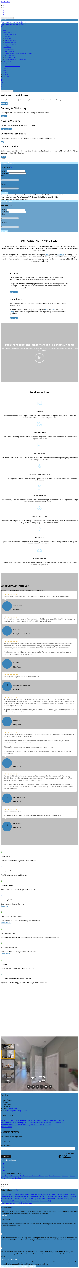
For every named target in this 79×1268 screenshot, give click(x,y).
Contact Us (10, 157)
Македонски (5, 1196)
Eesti (45, 1194)
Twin (53, 309)
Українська (38, 1198)
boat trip (60, 255)
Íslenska (8, 1198)
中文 (49, 1201)
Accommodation (13, 103)
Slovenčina (44, 1201)
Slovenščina (35, 1201)
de (3, 5)
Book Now (16, 129)
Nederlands (20, 1198)
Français (22, 1194)
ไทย (31, 1198)
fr (3, 12)
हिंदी (49, 1196)
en (4, 8)
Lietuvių (65, 1194)
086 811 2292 (5, 2)
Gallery (3, 157)
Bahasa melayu (16, 1196)
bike (47, 255)
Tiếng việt (68, 1198)
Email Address (6, 1145)
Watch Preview (6, 923)
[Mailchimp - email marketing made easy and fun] (64, 1158)
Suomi (54, 1194)
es (3, 10)
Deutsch (4, 1194)
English (9, 1194)
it (3, 14)
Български (30, 1196)
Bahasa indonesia (69, 1196)
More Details (5, 954)
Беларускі (38, 1196)
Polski (62, 1198)
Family (12, 312)
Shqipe (28, 1201)
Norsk (13, 1198)
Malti (24, 1196)
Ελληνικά (39, 1194)
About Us (4, 103)
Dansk (33, 1194)
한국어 (49, 1198)
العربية (49, 1194)
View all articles (6, 1127)
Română (10, 1201)
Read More (14, 292)
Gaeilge (59, 1194)
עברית (3, 1198)
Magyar (53, 1196)
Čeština (44, 1196)
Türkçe (27, 1198)
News (9, 116)
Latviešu (72, 1194)
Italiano (28, 1194)
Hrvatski (59, 1196)
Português (56, 1198)
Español (16, 1194)
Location (4, 116)
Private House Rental (8, 1160)
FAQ (2, 142)
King (46, 309)
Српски (22, 1201)
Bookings (4, 906)
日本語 (44, 1198)
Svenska (16, 1201)
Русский (4, 1201)
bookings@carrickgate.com (17, 1110)
